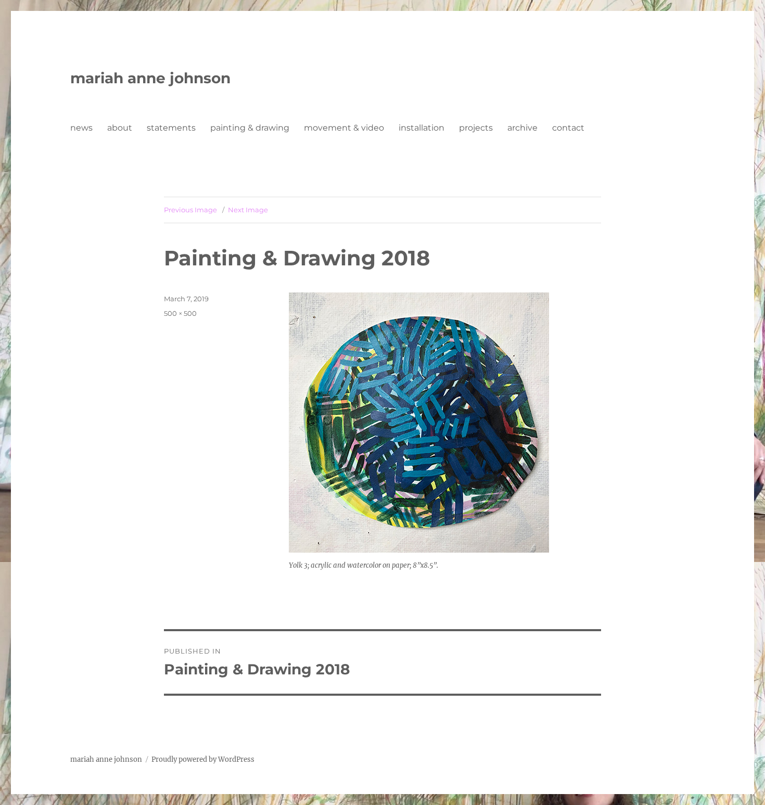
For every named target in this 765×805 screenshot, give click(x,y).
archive (522, 128)
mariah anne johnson (150, 78)
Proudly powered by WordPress (202, 759)
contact (568, 128)
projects (476, 128)
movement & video (344, 128)
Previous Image (190, 210)
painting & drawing (249, 128)
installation (421, 128)
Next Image (248, 210)
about (119, 128)
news (81, 128)
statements (171, 128)
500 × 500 (180, 313)
